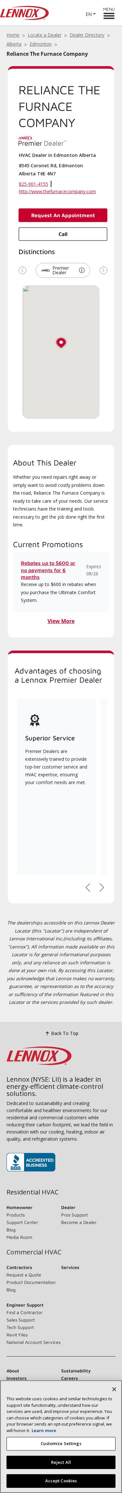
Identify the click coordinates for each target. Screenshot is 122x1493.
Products (16, 1214)
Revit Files (17, 1334)
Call (63, 234)
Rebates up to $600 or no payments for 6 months (48, 570)
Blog (11, 1229)
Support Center (22, 1222)
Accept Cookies (61, 1481)
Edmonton (41, 44)
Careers (69, 1378)
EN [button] (89, 14)
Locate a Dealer (44, 35)
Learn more (44, 1430)
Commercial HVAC (34, 1252)
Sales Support (21, 1320)
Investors (17, 1378)
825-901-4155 (33, 184)
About (13, 1370)
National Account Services (34, 1342)
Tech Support (20, 1327)
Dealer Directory (87, 35)
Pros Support (74, 1214)
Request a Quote (24, 1274)
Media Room (19, 1237)
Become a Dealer (79, 1222)
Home (13, 35)
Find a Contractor (25, 1312)
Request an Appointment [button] (63, 215)
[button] (82, 270)
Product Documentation (31, 1282)
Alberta (14, 44)
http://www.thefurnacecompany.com (57, 191)
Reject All (61, 1462)
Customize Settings (61, 1443)
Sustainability (76, 1370)
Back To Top (64, 1033)
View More (61, 621)
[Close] (114, 1389)
